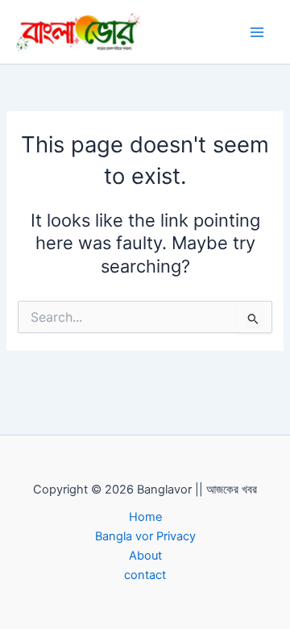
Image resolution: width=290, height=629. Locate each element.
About (145, 555)
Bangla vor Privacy (145, 536)
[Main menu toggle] (257, 32)
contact (145, 575)
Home (145, 517)
